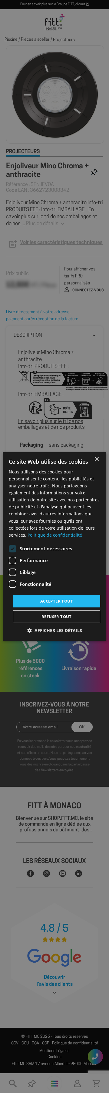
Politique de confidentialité (55, 535)
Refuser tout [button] (56, 616)
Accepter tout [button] (56, 601)
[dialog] (54, 546)
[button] (54, 630)
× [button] (96, 459)
